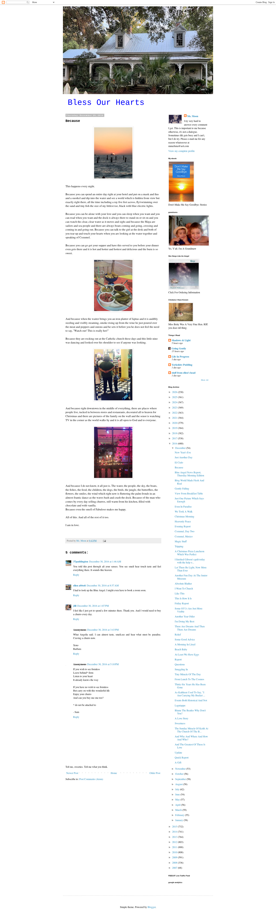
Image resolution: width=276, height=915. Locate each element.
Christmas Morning (184, 516)
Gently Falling (182, 488)
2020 (175, 422)
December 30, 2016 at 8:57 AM (103, 585)
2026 (175, 392)
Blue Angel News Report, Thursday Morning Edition (189, 474)
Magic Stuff (181, 541)
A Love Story (181, 718)
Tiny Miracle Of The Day (188, 674)
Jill (74, 605)
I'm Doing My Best (184, 621)
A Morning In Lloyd (185, 644)
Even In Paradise (183, 506)
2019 (175, 428)
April (178, 804)
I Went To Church (184, 588)
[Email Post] (104, 540)
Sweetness (180, 723)
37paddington (80, 561)
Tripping (179, 546)
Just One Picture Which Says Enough (189, 500)
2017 (175, 438)
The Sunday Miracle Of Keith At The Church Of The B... (191, 730)
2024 (175, 402)
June (177, 794)
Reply (76, 574)
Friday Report (182, 603)
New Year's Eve (183, 452)
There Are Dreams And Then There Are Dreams (190, 628)
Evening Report (183, 526)
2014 (175, 831)
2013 (175, 836)
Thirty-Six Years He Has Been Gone (190, 686)
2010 (175, 852)
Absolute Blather (183, 583)
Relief (178, 634)
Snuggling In (181, 669)
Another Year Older (185, 616)
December (180, 448)
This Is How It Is (183, 598)
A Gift (178, 762)
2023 (175, 407)
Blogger (152, 907)
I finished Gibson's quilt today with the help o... (190, 561)
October (179, 773)
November (180, 768)
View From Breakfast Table (189, 493)
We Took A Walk (183, 511)
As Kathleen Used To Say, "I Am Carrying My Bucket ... (190, 694)
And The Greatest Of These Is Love (190, 746)
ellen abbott (79, 585)
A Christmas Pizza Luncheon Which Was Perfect (189, 553)
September (181, 779)
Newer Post (72, 773)
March (178, 809)
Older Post (155, 773)
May (177, 799)
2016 (175, 443)
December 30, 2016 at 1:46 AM (105, 561)
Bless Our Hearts (106, 102)
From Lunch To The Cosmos (189, 679)
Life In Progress (180, 356)
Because (179, 467)
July (177, 789)
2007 (175, 867)
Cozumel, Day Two (184, 531)
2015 (175, 826)
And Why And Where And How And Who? (191, 738)
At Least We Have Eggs (187, 654)
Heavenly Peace (183, 521)
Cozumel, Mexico (184, 536)
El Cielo (179, 462)
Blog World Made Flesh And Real (189, 482)
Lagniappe (180, 705)
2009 (175, 857)
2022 (175, 412)
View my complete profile (181, 151)
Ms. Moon (192, 116)
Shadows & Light (181, 340)
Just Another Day (183, 457)
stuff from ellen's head (183, 372)
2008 (175, 862)
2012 (175, 842)
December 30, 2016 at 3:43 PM (103, 629)
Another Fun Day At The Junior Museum (191, 577)
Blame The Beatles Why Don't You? (190, 712)
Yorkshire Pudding (182, 364)
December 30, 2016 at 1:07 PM (93, 605)
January (179, 820)
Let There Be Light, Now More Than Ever (191, 569)
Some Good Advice (185, 639)
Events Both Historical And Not (191, 700)
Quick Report (181, 757)
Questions (180, 664)
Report (178, 659)
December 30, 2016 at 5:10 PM (103, 664)
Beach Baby (181, 649)
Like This (179, 593)
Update (178, 752)
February (180, 815)
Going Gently (179, 348)
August (179, 784)
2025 (175, 397)
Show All (204, 380)
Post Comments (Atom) (91, 779)
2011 (175, 847)
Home (114, 773)
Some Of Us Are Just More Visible (188, 610)
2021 (175, 417)
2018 (175, 433)
